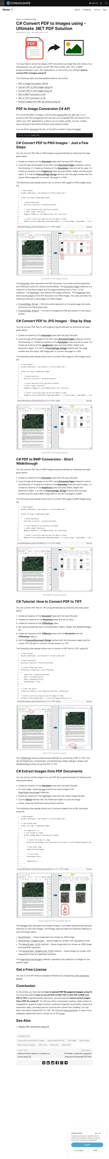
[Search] (106, 3)
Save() (29, 799)
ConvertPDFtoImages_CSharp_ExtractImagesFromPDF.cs (35, 869)
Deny (95, 1150)
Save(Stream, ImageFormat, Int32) (38, 951)
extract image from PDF (56, 1040)
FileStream (46, 796)
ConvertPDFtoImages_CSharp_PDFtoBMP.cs (31, 543)
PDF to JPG (43, 1045)
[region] (54, 207)
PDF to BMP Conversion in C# (31, 94)
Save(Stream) (24, 937)
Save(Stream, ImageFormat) (31, 941)
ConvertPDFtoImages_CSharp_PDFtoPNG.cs (31, 226)
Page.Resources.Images (29, 792)
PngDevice (80, 293)
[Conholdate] (19, 3)
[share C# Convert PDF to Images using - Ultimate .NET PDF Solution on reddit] (52, 1063)
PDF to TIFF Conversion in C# (31, 98)
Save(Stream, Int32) (31, 944)
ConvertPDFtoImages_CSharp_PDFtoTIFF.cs (31, 701)
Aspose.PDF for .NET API (68, 115)
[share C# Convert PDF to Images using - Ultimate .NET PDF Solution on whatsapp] (61, 1063)
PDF (32, 115)
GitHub (58, 226)
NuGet (78, 129)
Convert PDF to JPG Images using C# (35, 91)
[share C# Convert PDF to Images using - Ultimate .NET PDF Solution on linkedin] (48, 1063)
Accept (87, 1145)
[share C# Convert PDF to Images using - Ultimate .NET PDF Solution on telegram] (66, 1063)
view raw (89, 226)
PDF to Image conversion (26, 1045)
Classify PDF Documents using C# (33, 1026)
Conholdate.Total (24, 1036)
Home (6, 9)
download (34, 129)
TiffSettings (47, 623)
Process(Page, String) (28, 304)
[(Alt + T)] (12, 9)
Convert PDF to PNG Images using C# (35, 87)
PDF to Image (84, 1040)
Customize (79, 1150)
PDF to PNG (54, 1045)
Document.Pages (71, 286)
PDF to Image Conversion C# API (33, 83)
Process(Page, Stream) (28, 311)
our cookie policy (92, 1140)
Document (47, 161)
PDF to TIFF (66, 1045)
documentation (71, 1010)
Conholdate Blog (29, 19)
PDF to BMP (72, 1040)
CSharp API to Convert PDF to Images (31, 1040)
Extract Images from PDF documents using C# (39, 102)
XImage (42, 789)
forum (62, 1013)
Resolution (63, 168)
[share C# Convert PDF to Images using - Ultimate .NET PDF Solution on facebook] (57, 1063)
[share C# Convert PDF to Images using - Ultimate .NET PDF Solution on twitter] (43, 1063)
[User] (101, 3)
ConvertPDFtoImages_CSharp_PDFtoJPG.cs (31, 400)
